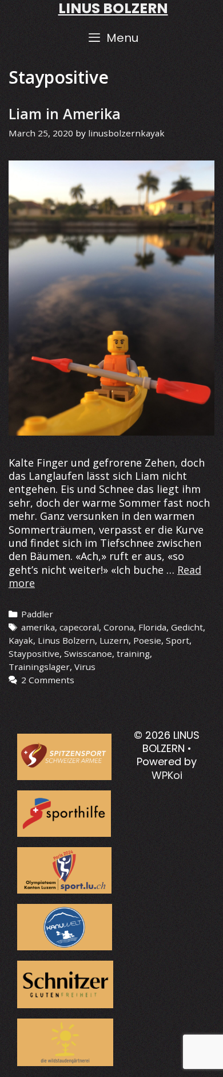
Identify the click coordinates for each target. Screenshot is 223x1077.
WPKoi (167, 775)
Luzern (114, 640)
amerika (38, 627)
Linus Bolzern (66, 640)
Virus (84, 666)
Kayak (21, 640)
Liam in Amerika (65, 113)
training (133, 653)
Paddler (37, 614)
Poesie (147, 640)
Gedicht (187, 627)
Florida (152, 627)
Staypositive (34, 653)
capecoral (79, 627)
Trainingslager (39, 666)
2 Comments (47, 680)
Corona (118, 627)
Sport (177, 640)
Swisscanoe (88, 653)
